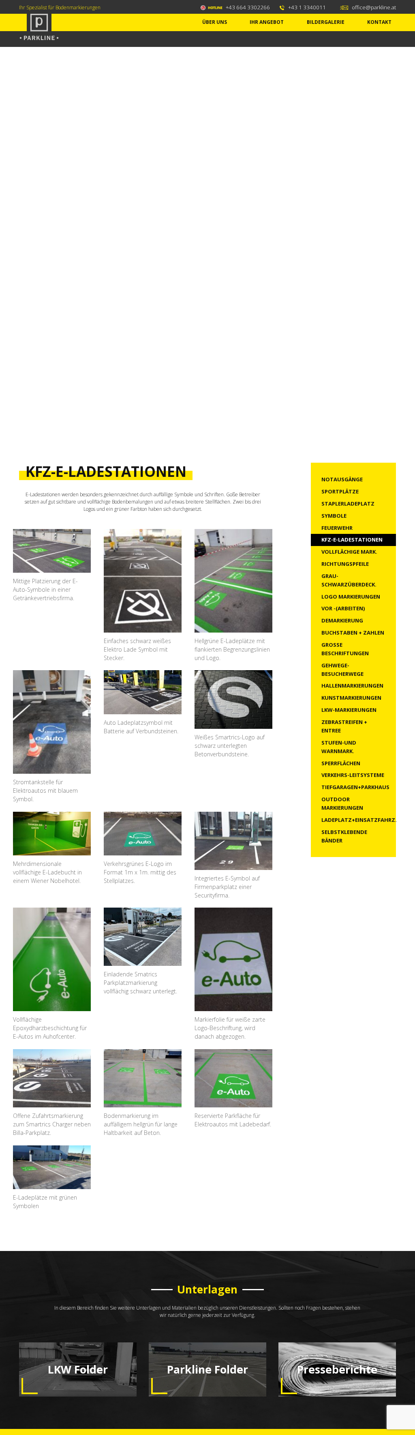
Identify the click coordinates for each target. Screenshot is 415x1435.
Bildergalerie (325, 22)
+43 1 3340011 (307, 7)
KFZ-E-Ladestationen (352, 539)
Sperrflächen (340, 763)
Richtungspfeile (345, 563)
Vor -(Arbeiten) (343, 608)
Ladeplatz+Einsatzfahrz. (359, 819)
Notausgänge (342, 479)
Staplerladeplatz (347, 503)
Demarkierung (342, 620)
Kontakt (379, 22)
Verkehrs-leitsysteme (352, 775)
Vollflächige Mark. (349, 551)
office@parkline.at (374, 7)
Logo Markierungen (350, 596)
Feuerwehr (337, 527)
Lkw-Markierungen (348, 709)
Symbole (334, 515)
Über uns (214, 22)
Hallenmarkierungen (352, 685)
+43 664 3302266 (248, 7)
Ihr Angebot (267, 22)
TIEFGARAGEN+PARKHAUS (355, 787)
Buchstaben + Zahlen (352, 632)
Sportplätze (340, 491)
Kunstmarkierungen (351, 697)
